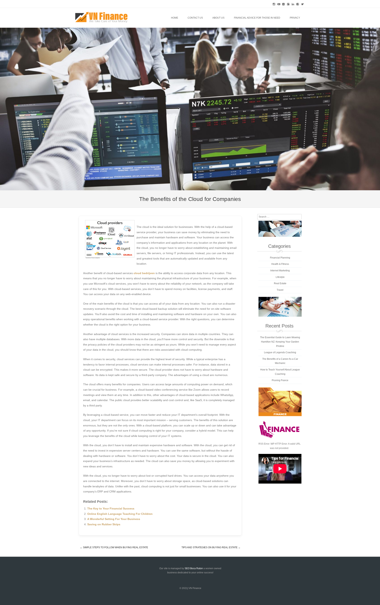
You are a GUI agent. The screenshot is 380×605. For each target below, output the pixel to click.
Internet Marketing (280, 270)
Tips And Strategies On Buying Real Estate (210, 547)
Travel (280, 290)
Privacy (295, 17)
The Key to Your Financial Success (110, 508)
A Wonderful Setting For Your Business (113, 519)
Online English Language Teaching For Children (120, 513)
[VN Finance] (101, 17)
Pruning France (280, 380)
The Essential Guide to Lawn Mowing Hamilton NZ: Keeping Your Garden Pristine (280, 341)
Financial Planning (280, 257)
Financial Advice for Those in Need (257, 17)
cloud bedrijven (144, 273)
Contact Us (195, 17)
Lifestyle (280, 277)
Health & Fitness (280, 264)
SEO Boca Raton (194, 568)
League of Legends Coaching (280, 352)
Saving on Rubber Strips (103, 524)
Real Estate (280, 283)
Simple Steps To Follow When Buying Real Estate (114, 547)
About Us (218, 17)
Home (174, 17)
